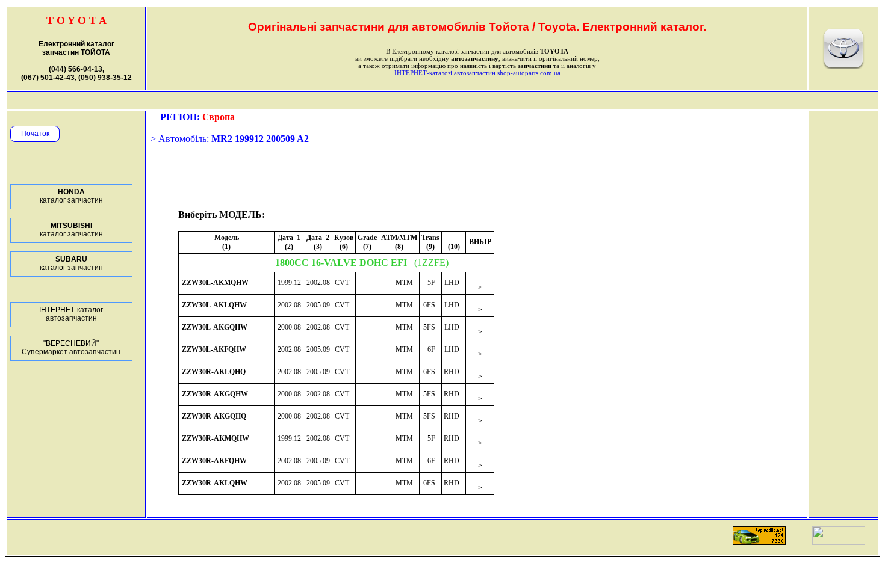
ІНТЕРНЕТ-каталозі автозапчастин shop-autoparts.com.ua (477, 72)
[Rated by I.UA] (838, 542)
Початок (35, 133)
